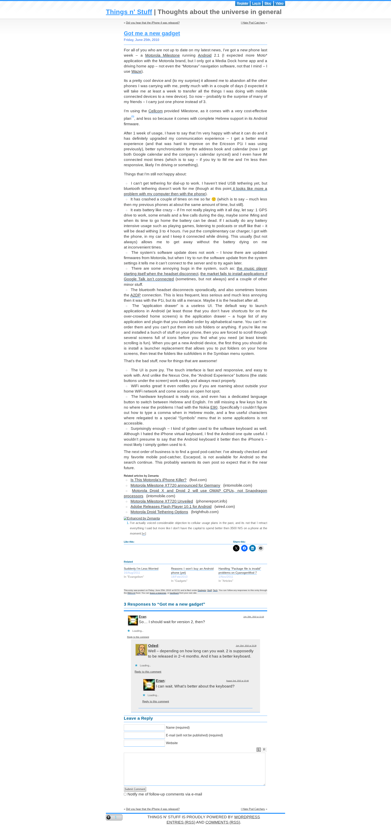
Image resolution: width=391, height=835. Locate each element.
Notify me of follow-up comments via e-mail (164, 794)
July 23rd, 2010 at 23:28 (246, 646)
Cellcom (155, 111)
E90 (213, 407)
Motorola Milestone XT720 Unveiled (162, 501)
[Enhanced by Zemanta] (142, 518)
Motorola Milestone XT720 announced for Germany (175, 485)
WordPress (247, 817)
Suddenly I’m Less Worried (141, 568)
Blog (268, 3)
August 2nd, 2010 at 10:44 (237, 681)
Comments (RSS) (222, 822)
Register (242, 3)
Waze (136, 71)
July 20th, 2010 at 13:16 (253, 617)
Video (279, 3)
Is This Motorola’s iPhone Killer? (159, 480)
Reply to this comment (138, 637)
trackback (174, 593)
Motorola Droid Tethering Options (159, 512)
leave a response (158, 593)
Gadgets (202, 590)
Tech (215, 590)
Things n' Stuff (129, 11)
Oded (153, 646)
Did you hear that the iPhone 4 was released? (153, 22)
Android (205, 55)
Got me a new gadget (152, 33)
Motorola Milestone (162, 55)
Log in (256, 3)
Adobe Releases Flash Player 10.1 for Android (171, 506)
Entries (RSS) (181, 822)
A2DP (135, 295)
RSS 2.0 (131, 593)
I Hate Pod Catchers (253, 22)
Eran (142, 616)
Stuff (209, 590)
